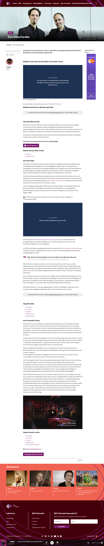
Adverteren (35, 518)
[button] (46, 542)
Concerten (47, 3)
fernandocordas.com (32, 444)
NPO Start (50, 104)
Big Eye (28, 270)
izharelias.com (30, 316)
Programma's (27, 3)
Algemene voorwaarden (14, 536)
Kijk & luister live (11, 524)
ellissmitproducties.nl (34, 449)
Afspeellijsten (38, 3)
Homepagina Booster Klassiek (33, 454)
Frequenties (10, 518)
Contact (34, 524)
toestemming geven (55, 112)
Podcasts (56, 3)
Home (15, 3)
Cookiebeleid (90, 536)
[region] (52, 82)
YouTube (58, 104)
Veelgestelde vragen (38, 527)
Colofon (34, 521)
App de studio (65, 3)
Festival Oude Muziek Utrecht (82, 3)
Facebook (29, 307)
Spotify (28, 154)
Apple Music (30, 156)
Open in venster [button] (96, 542)
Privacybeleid (26, 536)
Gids (19, 3)
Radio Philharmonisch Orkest (56, 180)
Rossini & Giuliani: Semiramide (69, 248)
